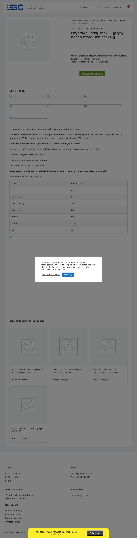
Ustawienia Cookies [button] (51, 274)
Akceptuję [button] (68, 274)
